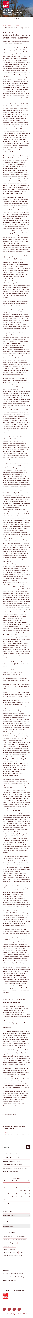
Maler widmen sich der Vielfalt (11, 1161)
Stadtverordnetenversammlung (12, 1255)
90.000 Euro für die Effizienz (11, 1171)
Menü (17, 19)
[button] (9, 1309)
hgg (17, 25)
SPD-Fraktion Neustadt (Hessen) (14, 11)
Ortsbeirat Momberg (9, 1246)
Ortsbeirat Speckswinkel (10, 1252)
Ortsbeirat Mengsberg (10, 1243)
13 (16, 1190)
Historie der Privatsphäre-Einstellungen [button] (14, 1277)
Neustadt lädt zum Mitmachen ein (12, 1164)
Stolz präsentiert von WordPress (20, 1314)
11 (8, 1190)
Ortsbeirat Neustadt (9, 1249)
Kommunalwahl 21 (21, 1240)
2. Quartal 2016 (10, 1114)
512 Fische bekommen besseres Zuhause (15, 1168)
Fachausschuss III (8, 1240)
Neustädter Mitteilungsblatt (11, 1158)
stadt (21, 1252)
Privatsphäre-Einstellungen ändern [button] (13, 1273)
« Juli (8, 1203)
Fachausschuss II (20, 1236)
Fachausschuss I (8, 1236)
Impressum (6, 1270)
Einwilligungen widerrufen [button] (10, 1280)
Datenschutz (6, 1314)
